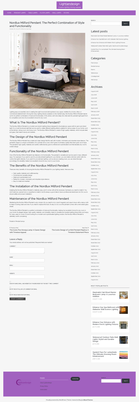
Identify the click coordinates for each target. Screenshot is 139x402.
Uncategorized (95, 76)
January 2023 (95, 236)
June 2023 (94, 219)
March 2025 (94, 148)
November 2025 (95, 121)
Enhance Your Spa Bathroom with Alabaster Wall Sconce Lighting (109, 39)
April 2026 (94, 104)
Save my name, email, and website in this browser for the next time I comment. (34, 283)
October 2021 (95, 273)
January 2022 (95, 266)
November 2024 (95, 162)
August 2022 (94, 253)
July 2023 (93, 215)
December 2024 (95, 158)
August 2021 (94, 279)
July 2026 (94, 94)
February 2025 (95, 152)
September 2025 (95, 128)
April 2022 (94, 256)
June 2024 (94, 179)
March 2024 (94, 189)
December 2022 (95, 239)
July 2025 (93, 135)
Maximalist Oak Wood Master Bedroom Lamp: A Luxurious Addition (110, 36)
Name (11, 257)
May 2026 (94, 101)
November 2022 (95, 242)
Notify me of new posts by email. (20, 294)
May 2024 (94, 182)
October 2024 (95, 165)
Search (93, 20)
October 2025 (95, 125)
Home (9, 13)
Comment (13, 246)
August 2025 (94, 131)
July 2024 (94, 175)
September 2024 (96, 168)
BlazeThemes (88, 400)
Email (12, 265)
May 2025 (93, 142)
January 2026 (95, 115)
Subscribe (75, 378)
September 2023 (95, 209)
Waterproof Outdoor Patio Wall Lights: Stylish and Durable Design (109, 46)
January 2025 (95, 155)
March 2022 (94, 259)
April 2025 (94, 145)
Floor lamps (45, 13)
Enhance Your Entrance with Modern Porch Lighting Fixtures (108, 42)
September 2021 (95, 276)
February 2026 (95, 111)
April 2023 (94, 226)
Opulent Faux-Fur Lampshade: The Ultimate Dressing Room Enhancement (105, 354)
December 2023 (95, 199)
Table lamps (32, 13)
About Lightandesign (46, 382)
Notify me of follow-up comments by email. (23, 289)
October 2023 (95, 205)
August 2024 (94, 172)
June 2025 (94, 138)
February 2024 (95, 192)
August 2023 (94, 212)
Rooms (66, 13)
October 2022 (95, 246)
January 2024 (95, 195)
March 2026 (94, 108)
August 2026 (94, 91)
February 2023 (95, 232)
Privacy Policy (44, 386)
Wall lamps (56, 13)
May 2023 (93, 222)
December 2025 (95, 118)
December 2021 (95, 269)
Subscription (43, 389)
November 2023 (95, 202)
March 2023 (94, 229)
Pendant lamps (20, 13)
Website (12, 273)
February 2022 (95, 263)
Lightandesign (69, 4)
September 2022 (95, 249)
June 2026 (94, 98)
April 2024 (94, 185)
